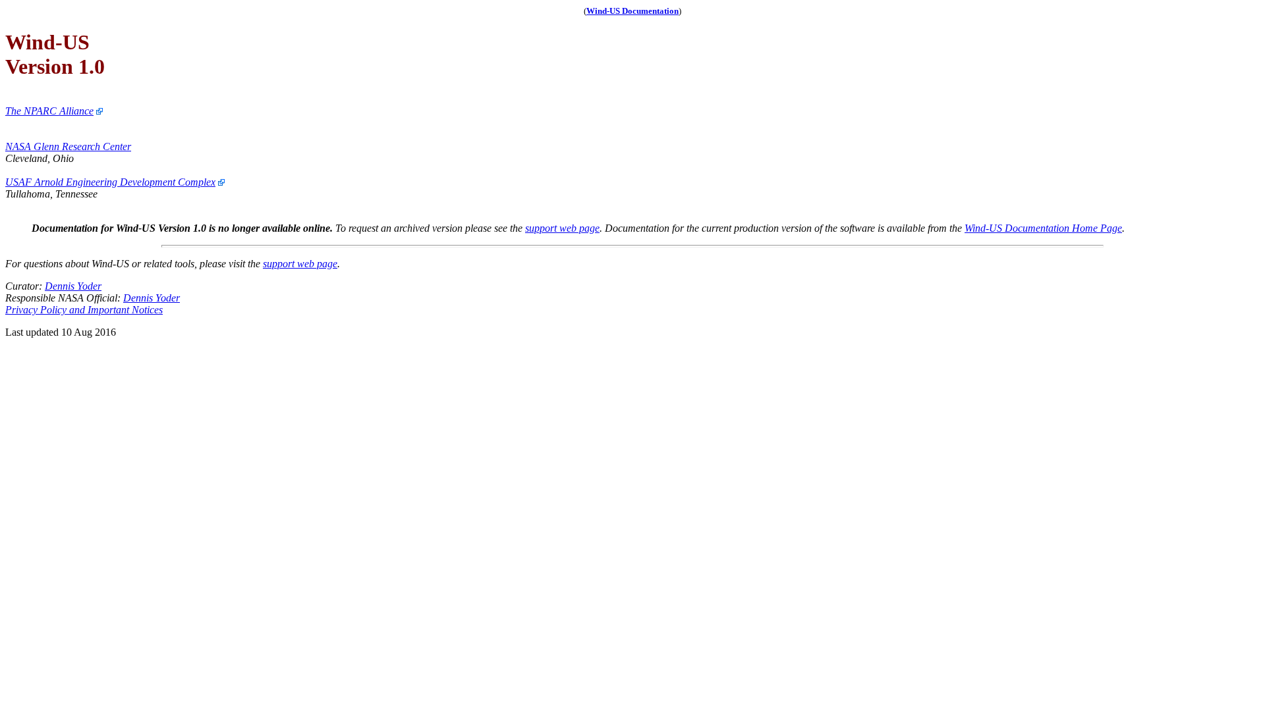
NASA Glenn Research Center (68, 146)
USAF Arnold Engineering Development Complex (110, 182)
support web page (562, 228)
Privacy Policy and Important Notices (84, 309)
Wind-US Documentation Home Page (1043, 228)
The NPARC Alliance (49, 111)
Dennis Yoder (73, 286)
